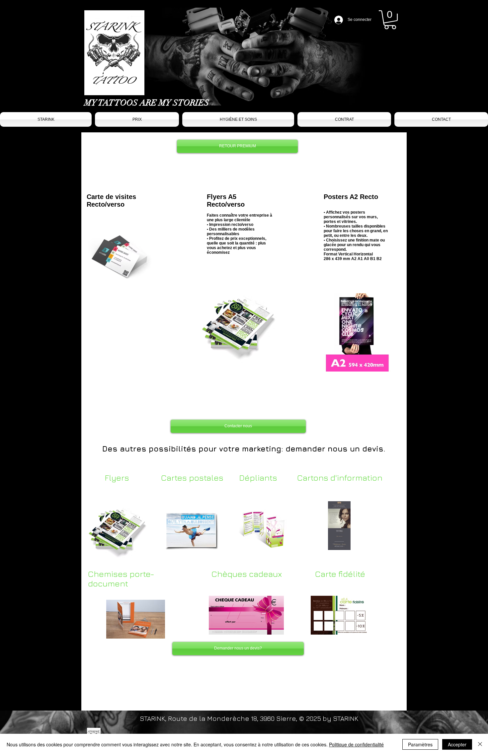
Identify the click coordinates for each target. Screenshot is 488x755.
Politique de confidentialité (356, 744)
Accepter (457, 744)
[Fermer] (480, 744)
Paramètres (420, 744)
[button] (390, 19)
